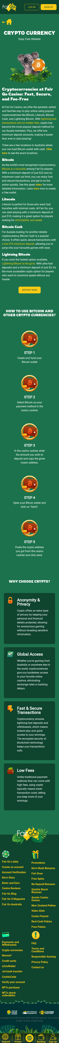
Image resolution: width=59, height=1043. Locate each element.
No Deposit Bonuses (43, 884)
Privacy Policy (39, 962)
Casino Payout (39, 916)
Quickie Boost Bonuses (39, 891)
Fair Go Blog (9, 893)
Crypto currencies (12, 950)
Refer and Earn (11, 883)
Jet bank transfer (12, 971)
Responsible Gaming (43, 956)
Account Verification (14, 872)
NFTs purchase (11, 987)
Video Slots (38, 910)
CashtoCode (9, 976)
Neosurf (6, 955)
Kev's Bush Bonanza (43, 868)
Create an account (12, 867)
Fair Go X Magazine (13, 899)
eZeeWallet (8, 966)
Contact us (37, 967)
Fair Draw (37, 873)
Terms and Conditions (37, 950)
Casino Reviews (11, 888)
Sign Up (48, 7)
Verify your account (13, 982)
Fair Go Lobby (10, 861)
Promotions (38, 862)
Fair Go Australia (12, 904)
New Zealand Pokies (43, 905)
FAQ (33, 943)
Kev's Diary (8, 877)
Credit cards (9, 960)
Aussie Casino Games (39, 899)
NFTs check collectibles (9, 994)
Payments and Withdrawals (10, 943)
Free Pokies (38, 926)
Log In (31, 7)
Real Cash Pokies (41, 921)
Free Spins (37, 878)
